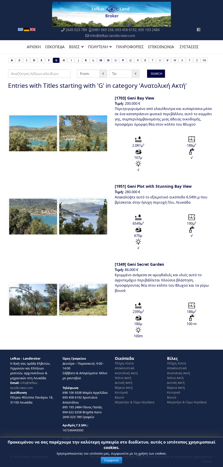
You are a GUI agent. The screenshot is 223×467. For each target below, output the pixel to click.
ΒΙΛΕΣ (74, 46)
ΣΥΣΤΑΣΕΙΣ (189, 46)
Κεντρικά (121, 392)
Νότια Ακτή (123, 378)
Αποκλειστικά (124, 368)
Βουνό (119, 397)
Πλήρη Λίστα (124, 363)
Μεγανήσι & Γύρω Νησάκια (134, 402)
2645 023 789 (76, 29)
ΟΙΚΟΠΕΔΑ (55, 46)
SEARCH (156, 73)
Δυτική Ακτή (123, 383)
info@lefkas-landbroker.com (112, 35)
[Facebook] (198, 29)
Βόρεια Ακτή (124, 388)
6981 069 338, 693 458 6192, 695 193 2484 (126, 29)
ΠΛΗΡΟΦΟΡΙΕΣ (130, 46)
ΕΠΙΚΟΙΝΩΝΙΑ (161, 46)
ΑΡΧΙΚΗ (34, 46)
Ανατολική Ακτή (126, 373)
